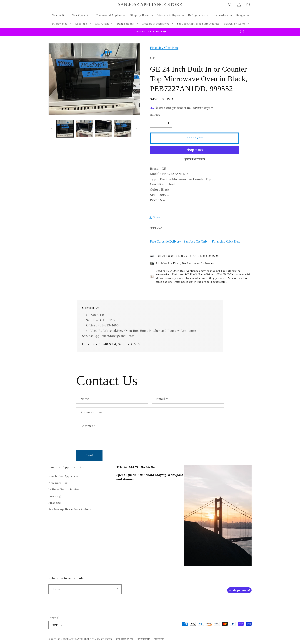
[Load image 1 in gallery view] (65, 128)
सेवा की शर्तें (159, 639)
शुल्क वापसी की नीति (124, 639)
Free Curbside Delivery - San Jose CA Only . (179, 241)
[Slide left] (51, 128)
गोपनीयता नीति (144, 639)
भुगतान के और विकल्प (194, 159)
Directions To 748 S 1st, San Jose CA (109, 344)
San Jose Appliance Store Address (69, 509)
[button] (141, 15)
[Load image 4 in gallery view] (123, 128)
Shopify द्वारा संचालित (102, 639)
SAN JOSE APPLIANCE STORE (74, 639)
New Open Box (58, 482)
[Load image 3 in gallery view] (103, 128)
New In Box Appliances (63, 476)
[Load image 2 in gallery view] (84, 128)
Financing (54, 496)
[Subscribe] (116, 589)
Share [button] (156, 217)
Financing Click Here (164, 48)
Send (89, 455)
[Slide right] (136, 128)
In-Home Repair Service (63, 489)
